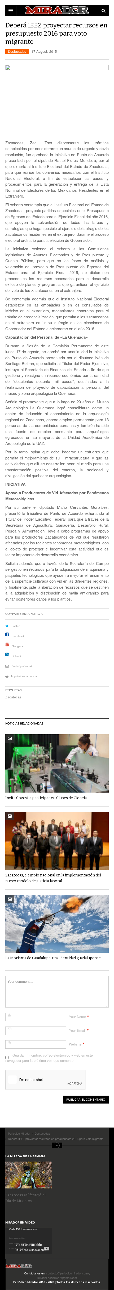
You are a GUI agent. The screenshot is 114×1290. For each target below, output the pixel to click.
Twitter (15, 626)
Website (75, 1044)
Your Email (77, 1030)
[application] (28, 1241)
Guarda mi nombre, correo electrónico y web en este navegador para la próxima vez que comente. (49, 1058)
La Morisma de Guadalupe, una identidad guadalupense (53, 958)
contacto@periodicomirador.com (67, 1273)
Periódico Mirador (19, 1267)
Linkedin (17, 656)
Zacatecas (13, 696)
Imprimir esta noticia (24, 676)
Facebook (18, 636)
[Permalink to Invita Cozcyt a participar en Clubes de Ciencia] (57, 763)
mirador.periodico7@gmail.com (57, 1277)
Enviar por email (21, 666)
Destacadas (17, 51)
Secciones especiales (57, 1145)
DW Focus (57, 10)
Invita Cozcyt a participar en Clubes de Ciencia (46, 798)
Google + (17, 646)
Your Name (77, 1016)
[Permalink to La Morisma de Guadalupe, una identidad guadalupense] (57, 924)
